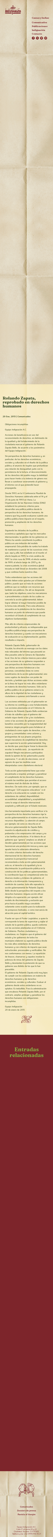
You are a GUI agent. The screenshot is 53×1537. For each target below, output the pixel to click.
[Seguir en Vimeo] (41, 38)
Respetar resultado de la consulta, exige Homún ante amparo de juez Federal (26, 1232)
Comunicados (24, 416)
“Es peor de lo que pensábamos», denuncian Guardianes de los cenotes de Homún (24, 1414)
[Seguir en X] (37, 38)
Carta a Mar (17, 1279)
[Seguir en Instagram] (45, 38)
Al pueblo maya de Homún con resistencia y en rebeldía (24, 1327)
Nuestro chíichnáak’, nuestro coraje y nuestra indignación (26, 1109)
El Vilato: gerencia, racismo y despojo (24, 1157)
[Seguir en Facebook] (33, 38)
